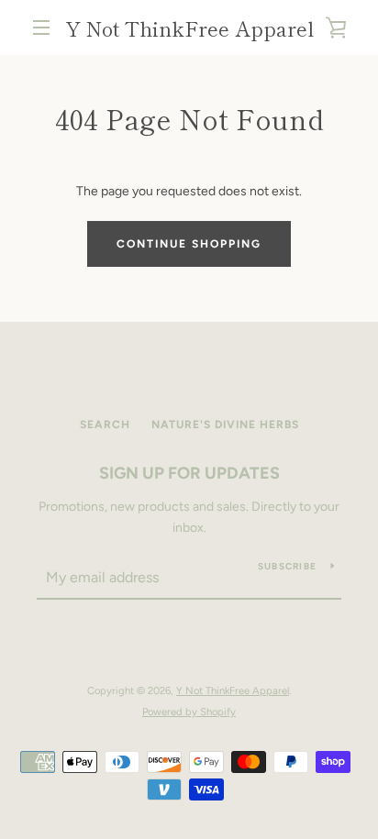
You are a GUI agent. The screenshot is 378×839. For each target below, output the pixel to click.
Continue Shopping (189, 243)
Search (105, 424)
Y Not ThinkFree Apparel (189, 27)
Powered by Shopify (189, 711)
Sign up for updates (189, 473)
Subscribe (287, 566)
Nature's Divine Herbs (225, 424)
